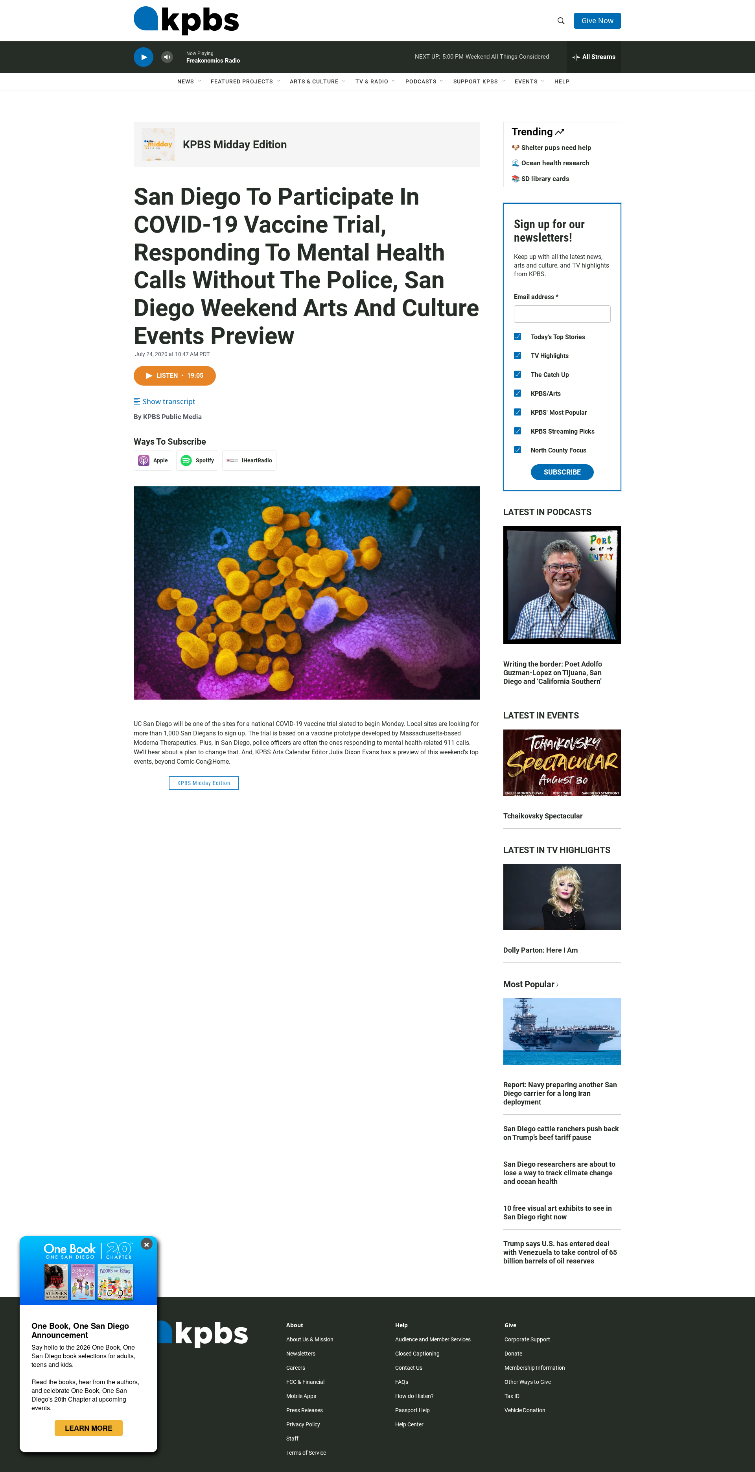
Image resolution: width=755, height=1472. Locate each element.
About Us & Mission (309, 1339)
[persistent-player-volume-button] (167, 57)
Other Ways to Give (528, 1382)
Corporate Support (527, 1339)
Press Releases (304, 1410)
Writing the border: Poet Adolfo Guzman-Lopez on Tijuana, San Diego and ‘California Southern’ (552, 672)
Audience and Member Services (433, 1339)
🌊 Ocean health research (550, 163)
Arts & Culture (314, 81)
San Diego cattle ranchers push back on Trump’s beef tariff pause (561, 1133)
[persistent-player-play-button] (143, 57)
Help (562, 81)
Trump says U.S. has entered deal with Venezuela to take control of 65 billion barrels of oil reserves (560, 1252)
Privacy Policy (303, 1424)
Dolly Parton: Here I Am (540, 950)
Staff (292, 1438)
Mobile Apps (301, 1396)
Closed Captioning (417, 1353)
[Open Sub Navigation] (200, 81)
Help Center (409, 1424)
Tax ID (512, 1396)
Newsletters (300, 1353)
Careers (295, 1368)
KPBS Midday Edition (235, 144)
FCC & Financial (305, 1382)
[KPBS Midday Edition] (158, 144)
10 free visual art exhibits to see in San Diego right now (557, 1212)
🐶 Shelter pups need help (551, 147)
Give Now (597, 20)
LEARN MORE (88, 1428)
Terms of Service (306, 1453)
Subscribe (562, 472)
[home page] (186, 20)
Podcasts (420, 81)
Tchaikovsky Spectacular (543, 816)
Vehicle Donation (525, 1410)
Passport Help (412, 1410)
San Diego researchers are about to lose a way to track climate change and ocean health (559, 1173)
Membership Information (535, 1368)
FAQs (401, 1382)
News (185, 81)
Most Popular (528, 984)
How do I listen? (414, 1396)
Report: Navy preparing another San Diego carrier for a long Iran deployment (560, 1093)
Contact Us (408, 1368)
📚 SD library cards (540, 179)
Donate (513, 1353)
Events (526, 81)
